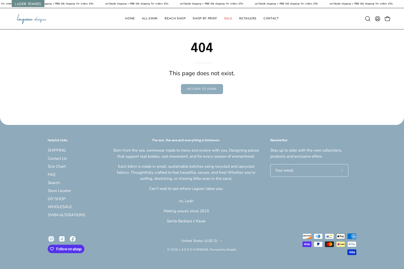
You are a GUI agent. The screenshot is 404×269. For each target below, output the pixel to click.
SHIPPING (57, 150)
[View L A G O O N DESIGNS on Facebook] (72, 238)
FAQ (51, 174)
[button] (149, 18)
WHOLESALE (60, 206)
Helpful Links (57, 140)
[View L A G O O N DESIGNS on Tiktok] (61, 238)
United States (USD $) (199, 240)
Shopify (231, 249)
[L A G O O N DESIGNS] (31, 19)
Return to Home (201, 89)
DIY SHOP (57, 198)
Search (54, 182)
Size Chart (57, 166)
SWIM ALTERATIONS (66, 215)
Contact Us (57, 158)
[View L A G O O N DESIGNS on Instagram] (51, 238)
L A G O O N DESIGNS (193, 249)
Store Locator (59, 190)
